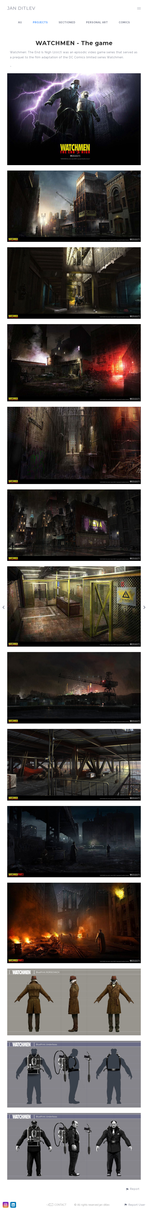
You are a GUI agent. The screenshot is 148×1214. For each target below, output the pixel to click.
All (20, 22)
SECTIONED (67, 22)
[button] (132, 1189)
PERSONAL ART (97, 22)
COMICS (124, 22)
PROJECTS (40, 22)
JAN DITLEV (21, 8)
